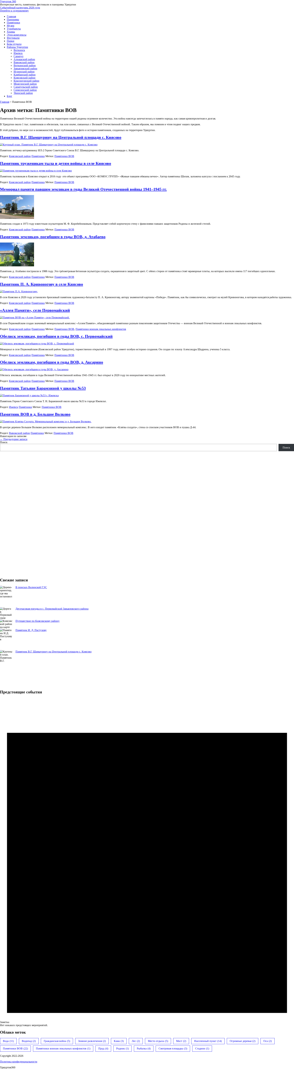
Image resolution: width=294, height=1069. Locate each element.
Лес (136, 1041)
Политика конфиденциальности (18, 1061)
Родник (122, 1048)
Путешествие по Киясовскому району (37, 621)
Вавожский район (24, 62)
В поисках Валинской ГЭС (31, 587)
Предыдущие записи (13, 439)
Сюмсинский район (25, 90)
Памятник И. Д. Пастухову (31, 630)
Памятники (13, 22)
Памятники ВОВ (64, 156)
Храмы (11, 31)
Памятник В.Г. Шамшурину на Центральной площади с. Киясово (60, 137)
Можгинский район (25, 83)
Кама (119, 1041)
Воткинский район (25, 65)
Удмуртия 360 (8, 1)
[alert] (147, 862)
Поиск (3, 442)
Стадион (202, 1048)
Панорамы (13, 19)
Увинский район (23, 93)
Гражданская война (57, 1041)
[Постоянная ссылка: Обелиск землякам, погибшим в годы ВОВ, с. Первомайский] (37, 343)
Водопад (29, 1041)
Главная (11, 16)
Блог (9, 96)
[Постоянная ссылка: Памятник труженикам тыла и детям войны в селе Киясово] (36, 170)
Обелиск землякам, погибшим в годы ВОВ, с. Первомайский (56, 336)
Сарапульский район (26, 86)
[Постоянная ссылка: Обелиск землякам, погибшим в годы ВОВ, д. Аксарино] (34, 369)
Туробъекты (14, 28)
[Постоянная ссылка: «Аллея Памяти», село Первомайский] (35, 317)
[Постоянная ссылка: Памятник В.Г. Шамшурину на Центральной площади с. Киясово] (48, 144)
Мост (181, 1041)
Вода (8, 1041)
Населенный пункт (208, 1041)
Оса (267, 1041)
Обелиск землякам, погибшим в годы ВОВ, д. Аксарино (51, 362)
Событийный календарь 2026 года (20, 7)
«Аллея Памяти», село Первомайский (35, 310)
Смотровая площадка (173, 1048)
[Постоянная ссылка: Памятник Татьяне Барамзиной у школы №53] (29, 395)
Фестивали (13, 37)
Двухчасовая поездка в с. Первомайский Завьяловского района (51, 608)
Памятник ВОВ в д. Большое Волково (35, 414)
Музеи (10, 25)
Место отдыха (158, 1041)
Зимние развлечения (92, 1041)
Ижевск (18, 53)
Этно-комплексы (16, 34)
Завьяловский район (25, 68)
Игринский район (24, 71)
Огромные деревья (242, 1041)
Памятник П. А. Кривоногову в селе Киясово (41, 284)
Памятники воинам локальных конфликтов (101, 329)
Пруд (103, 1048)
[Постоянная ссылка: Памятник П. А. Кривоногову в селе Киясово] (19, 291)
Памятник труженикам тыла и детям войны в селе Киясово (55, 163)
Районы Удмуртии (17, 47)
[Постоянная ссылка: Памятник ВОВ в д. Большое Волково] (45, 421)
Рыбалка (144, 1048)
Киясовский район (24, 77)
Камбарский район (25, 74)
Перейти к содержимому (14, 10)
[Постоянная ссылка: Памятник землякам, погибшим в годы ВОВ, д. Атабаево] (17, 265)
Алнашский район (24, 59)
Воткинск (19, 50)
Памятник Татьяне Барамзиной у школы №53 (43, 388)
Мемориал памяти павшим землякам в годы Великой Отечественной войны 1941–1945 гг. (83, 189)
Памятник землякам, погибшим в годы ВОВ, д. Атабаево (52, 237)
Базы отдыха (14, 44)
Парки (10, 40)
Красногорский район (26, 80)
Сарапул (18, 56)
